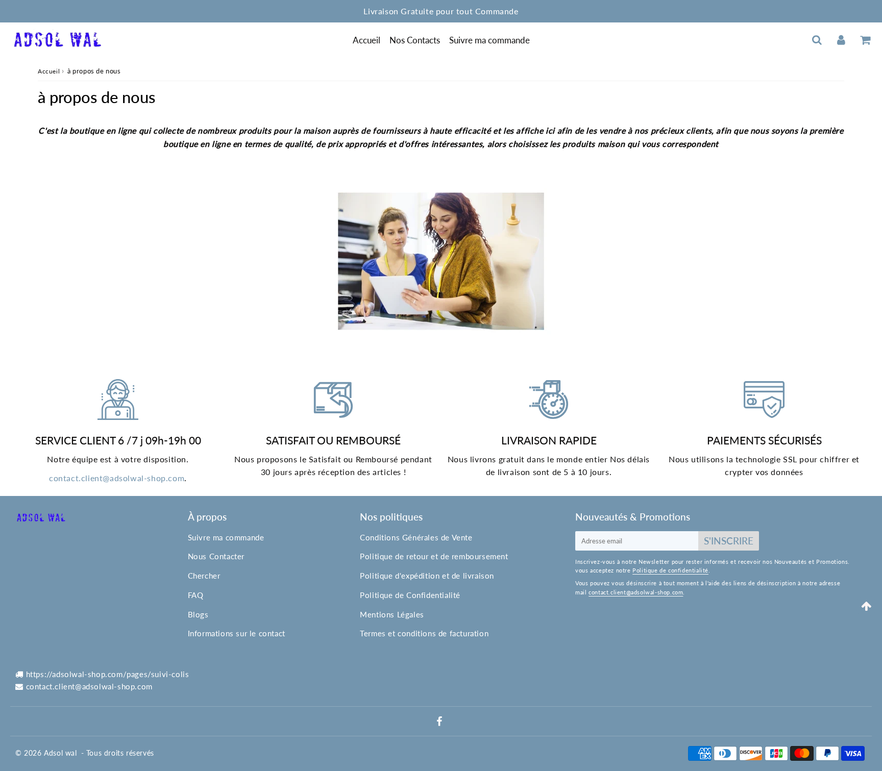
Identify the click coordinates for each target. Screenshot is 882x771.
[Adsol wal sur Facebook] (439, 722)
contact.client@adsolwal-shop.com (116, 478)
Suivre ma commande (489, 40)
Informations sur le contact (236, 633)
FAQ (196, 595)
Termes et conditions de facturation (424, 633)
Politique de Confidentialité (410, 595)
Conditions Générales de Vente (416, 537)
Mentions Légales (392, 614)
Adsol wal (60, 753)
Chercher (204, 575)
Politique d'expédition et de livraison (427, 575)
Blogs (198, 614)
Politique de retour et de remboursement (434, 556)
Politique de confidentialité (670, 570)
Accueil (366, 40)
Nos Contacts (414, 40)
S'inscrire (728, 540)
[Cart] (864, 40)
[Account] (840, 40)
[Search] (816, 40)
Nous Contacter (216, 556)
